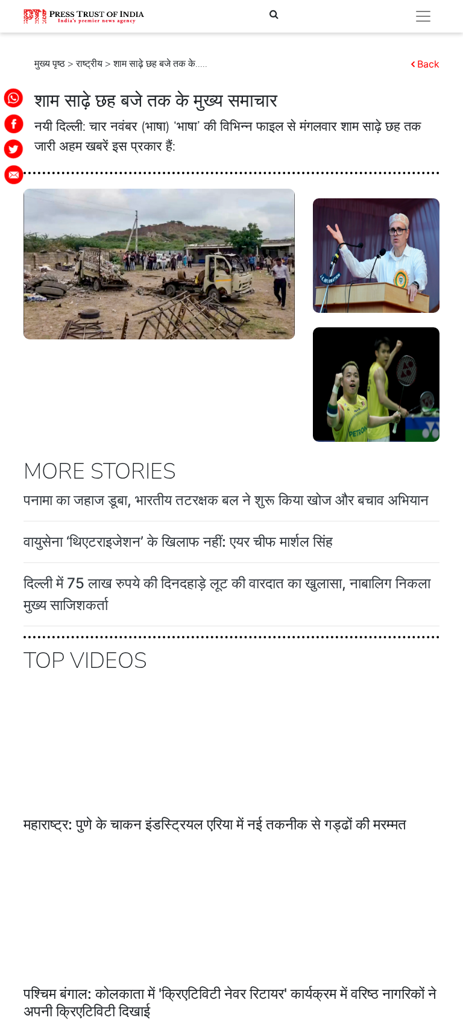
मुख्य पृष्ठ (49, 64)
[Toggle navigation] (423, 16)
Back (428, 64)
